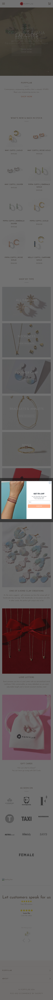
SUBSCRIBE (39, 506)
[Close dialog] (50, 483)
